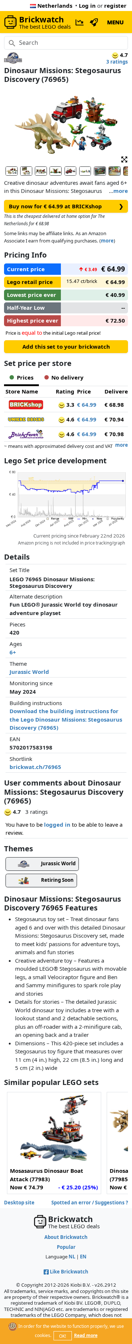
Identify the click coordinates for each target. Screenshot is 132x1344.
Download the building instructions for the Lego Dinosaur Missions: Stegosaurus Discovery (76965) (66, 719)
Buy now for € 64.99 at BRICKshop (66, 206)
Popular (66, 1247)
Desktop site (19, 1202)
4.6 (69, 419)
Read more (86, 1335)
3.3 (69, 404)
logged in (57, 824)
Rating (65, 391)
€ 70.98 (114, 434)
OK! (62, 1336)
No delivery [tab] (67, 377)
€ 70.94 (114, 419)
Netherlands (54, 5)
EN (83, 1256)
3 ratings (117, 61)
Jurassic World (29, 671)
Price (84, 391)
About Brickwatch (66, 1237)
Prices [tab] (25, 377)
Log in (87, 5)
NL (72, 1256)
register (115, 5)
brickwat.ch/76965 (35, 766)
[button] (124, 159)
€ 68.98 (114, 404)
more (120, 190)
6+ (13, 652)
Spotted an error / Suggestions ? (89, 1202)
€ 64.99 (86, 404)
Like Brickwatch (69, 1271)
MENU (115, 22)
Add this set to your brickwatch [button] (66, 346)
